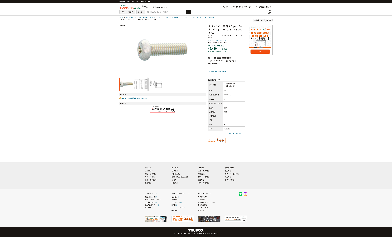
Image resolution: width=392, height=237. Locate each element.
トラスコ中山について (180, 193)
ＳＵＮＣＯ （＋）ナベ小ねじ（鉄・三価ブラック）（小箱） (199, 18)
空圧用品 (148, 183)
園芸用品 (228, 171)
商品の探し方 (149, 208)
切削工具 (148, 168)
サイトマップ (202, 197)
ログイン (225, 7)
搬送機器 (201, 180)
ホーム (121, 18)
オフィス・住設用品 (232, 174)
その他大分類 (229, 180)
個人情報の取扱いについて (206, 202)
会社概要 (174, 197)
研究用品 (228, 177)
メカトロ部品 (150, 177)
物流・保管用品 (203, 177)
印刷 (268, 20)
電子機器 (175, 168)
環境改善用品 (229, 168)
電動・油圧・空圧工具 (180, 177)
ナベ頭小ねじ (176, 18)
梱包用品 (201, 168)
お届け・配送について (152, 200)
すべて (140, 12)
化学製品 (175, 171)
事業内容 (174, 200)
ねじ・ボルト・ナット (156, 18)
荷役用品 (201, 174)
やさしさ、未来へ (177, 208)
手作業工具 (176, 174)
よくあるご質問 (236, 7)
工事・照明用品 (203, 171)
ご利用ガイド (150, 193)
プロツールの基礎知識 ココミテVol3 (133, 98)
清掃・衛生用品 (203, 183)
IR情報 (174, 205)
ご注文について (150, 202)
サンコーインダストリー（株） (218, 40)
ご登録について (150, 197)
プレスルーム (176, 202)
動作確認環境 (202, 205)
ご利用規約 (201, 200)
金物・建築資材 (143, 18)
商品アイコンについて (236, 133)
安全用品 (175, 183)
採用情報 (174, 210)
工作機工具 (149, 171)
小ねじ (167, 18)
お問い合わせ (248, 7)
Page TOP (387, 158)
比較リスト (258, 20)
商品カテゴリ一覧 (131, 18)
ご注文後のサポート (151, 205)
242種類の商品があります (217, 72)
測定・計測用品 (150, 174)
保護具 (174, 180)
